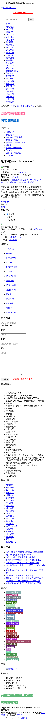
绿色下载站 (11, 654)
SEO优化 (10, 55)
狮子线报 (10, 281)
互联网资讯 (11, 86)
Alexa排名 (34, 180)
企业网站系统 (12, 636)
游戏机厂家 (11, 644)
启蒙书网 (13, 240)
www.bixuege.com (18, 172)
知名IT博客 (11, 634)
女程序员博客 (12, 660)
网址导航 (10, 47)
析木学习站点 (12, 267)
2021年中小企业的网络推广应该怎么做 (22, 563)
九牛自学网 (11, 258)
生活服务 (10, 42)
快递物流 (10, 45)
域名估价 (31, 182)
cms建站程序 (12, 657)
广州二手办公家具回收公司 (18, 641)
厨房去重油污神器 (13, 113)
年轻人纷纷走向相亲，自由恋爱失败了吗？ (24, 578)
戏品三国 (10, 94)
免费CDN (11, 626)
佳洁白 (9, 150)
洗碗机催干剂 (10, 120)
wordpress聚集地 (13, 592)
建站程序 (10, 32)
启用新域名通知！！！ (23, 13)
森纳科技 (10, 253)
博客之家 (10, 132)
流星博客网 (11, 312)
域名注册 (10, 618)
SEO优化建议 (12, 182)
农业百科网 (11, 290)
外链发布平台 (12, 621)
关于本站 (10, 89)
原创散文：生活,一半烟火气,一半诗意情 (23, 581)
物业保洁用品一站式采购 (16, 142)
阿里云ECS (21, 715)
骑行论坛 (10, 616)
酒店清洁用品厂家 (14, 613)
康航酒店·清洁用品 (14, 137)
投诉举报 (10, 63)
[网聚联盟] (8, 8)
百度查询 (15, 180)
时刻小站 (10, 299)
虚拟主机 (10, 629)
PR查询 (22, 182)
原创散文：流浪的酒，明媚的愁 (19, 575)
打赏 (3, 207)
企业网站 (10, 37)
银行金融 (10, 58)
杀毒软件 (10, 647)
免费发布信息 (12, 71)
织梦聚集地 (11, 600)
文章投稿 (10, 99)
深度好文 (10, 78)
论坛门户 (10, 40)
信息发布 (10, 73)
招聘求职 (10, 631)
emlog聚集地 (12, 595)
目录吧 (9, 271)
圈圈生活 (10, 308)
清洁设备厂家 (12, 623)
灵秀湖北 (10, 303)
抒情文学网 (11, 285)
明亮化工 (10, 145)
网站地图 (10, 97)
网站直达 (5, 202)
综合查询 (24, 180)
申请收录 (10, 102)
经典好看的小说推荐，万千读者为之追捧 (23, 583)
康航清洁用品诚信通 (15, 153)
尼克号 (9, 294)
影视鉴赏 (10, 76)
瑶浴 (8, 652)
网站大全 (10, 27)
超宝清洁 (10, 135)
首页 (8, 24)
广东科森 (10, 249)
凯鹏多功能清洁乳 (14, 148)
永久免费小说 (15, 237)
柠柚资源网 (11, 276)
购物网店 (10, 60)
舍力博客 (10, 155)
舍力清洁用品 (12, 140)
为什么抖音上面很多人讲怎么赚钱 (20, 557)
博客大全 (10, 34)
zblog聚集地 (12, 603)
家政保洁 (10, 84)
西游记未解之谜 (13, 598)
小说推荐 (10, 81)
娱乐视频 (10, 50)
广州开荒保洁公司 (14, 610)
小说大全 (10, 53)
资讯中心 (10, 68)
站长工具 (10, 29)
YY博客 (9, 262)
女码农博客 (11, 639)
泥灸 (8, 649)
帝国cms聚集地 (13, 608)
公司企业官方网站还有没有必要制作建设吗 (24, 560)
